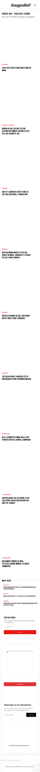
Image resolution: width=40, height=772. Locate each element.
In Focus (6, 584)
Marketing (6, 433)
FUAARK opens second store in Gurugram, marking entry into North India (20, 604)
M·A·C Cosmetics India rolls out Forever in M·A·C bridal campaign (16, 438)
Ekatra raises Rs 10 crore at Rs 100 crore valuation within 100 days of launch (15, 500)
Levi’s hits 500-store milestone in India (16, 69)
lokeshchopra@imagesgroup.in (19, 745)
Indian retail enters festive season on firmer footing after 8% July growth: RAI (15, 131)
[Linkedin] (11, 697)
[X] (16, 697)
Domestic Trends (8, 125)
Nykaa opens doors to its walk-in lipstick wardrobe (19, 596)
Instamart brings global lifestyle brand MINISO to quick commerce (15, 564)
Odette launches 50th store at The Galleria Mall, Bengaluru (15, 193)
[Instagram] (6, 697)
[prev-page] (2, 608)
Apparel (5, 64)
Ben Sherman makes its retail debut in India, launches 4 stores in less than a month (16, 255)
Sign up (20, 632)
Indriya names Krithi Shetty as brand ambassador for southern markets (19, 588)
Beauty (5, 593)
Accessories (6, 494)
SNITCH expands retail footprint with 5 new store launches (16, 317)
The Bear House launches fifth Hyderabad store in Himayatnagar (16, 377)
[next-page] (4, 608)
